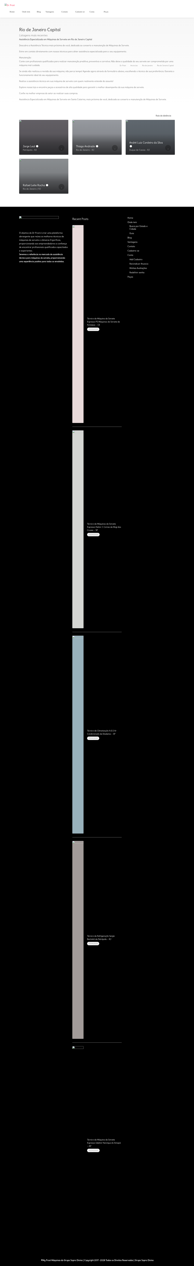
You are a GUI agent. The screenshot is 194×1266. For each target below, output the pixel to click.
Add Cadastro (135, 259)
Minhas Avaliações (138, 268)
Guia (131, 233)
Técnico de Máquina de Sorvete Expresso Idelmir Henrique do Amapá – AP (104, 1142)
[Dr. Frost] (10, 4)
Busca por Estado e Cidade (138, 227)
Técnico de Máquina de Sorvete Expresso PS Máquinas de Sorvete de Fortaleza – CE (103, 321)
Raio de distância (163, 115)
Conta (91, 12)
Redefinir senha (136, 272)
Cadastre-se (80, 12)
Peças (105, 12)
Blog (39, 12)
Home (12, 12)
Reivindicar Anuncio (138, 263)
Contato (64, 12)
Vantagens (50, 12)
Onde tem (26, 12)
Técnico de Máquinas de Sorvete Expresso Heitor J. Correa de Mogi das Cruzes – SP (104, 527)
